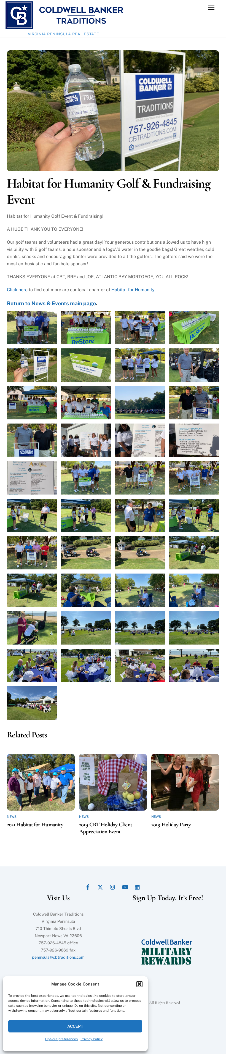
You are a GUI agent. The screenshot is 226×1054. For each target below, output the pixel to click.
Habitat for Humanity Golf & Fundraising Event (109, 191)
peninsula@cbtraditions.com (58, 957)
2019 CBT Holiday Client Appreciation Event (105, 828)
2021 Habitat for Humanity (35, 824)
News (12, 817)
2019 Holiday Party (171, 824)
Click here (17, 289)
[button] (139, 984)
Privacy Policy (91, 1039)
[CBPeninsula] (64, 26)
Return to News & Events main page (51, 303)
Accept (75, 1026)
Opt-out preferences (61, 1039)
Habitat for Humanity (133, 289)
